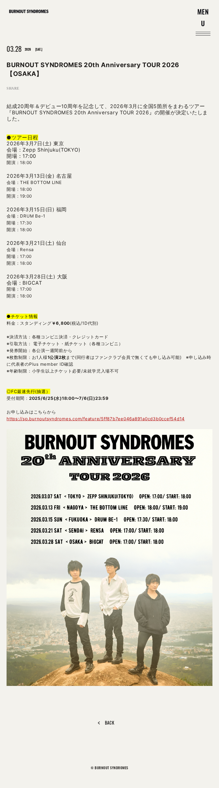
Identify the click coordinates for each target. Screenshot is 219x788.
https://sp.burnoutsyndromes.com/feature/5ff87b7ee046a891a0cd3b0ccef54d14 (96, 418)
